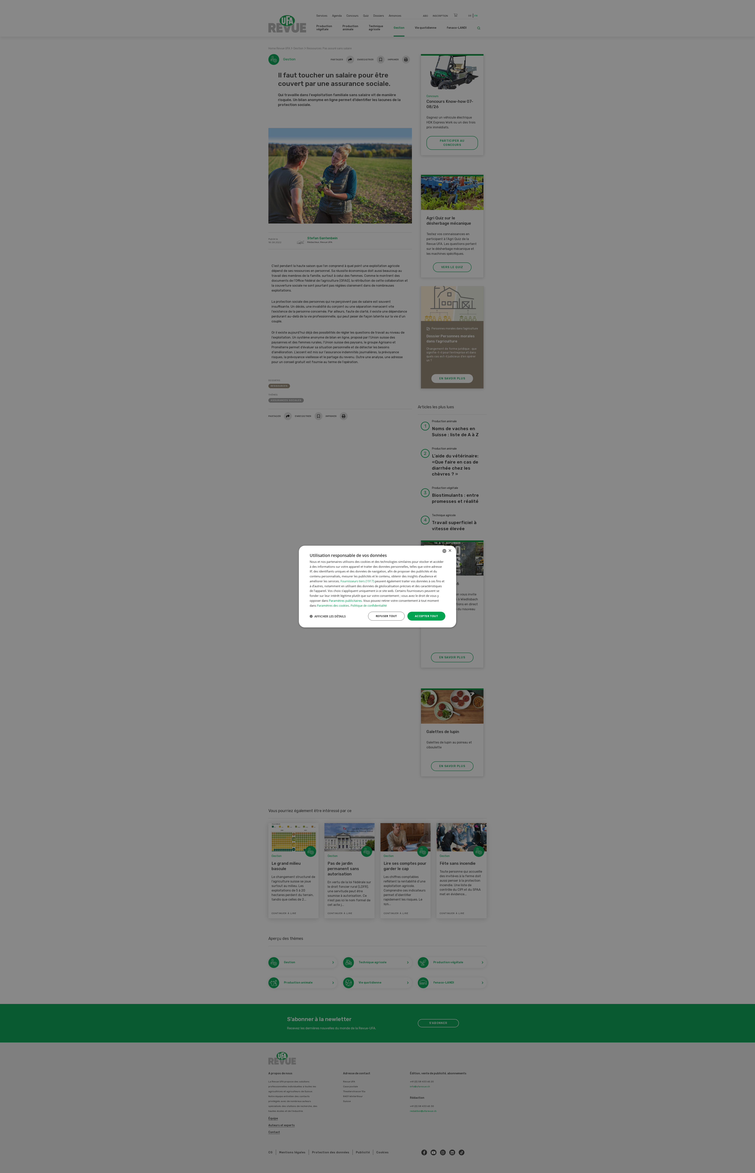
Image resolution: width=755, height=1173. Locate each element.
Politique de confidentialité (369, 605)
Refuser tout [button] (386, 616)
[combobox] (444, 551)
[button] (328, 616)
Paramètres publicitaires (345, 601)
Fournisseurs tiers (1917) (357, 581)
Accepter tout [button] (426, 616)
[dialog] (377, 586)
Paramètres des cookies (333, 605)
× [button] (449, 550)
